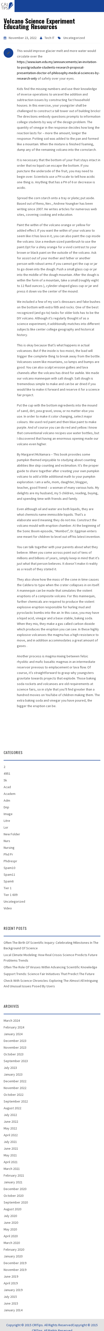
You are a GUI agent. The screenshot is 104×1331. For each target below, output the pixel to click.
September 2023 (16, 1061)
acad (7, 787)
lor (6, 827)
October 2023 (13, 1054)
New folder (12, 834)
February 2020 (14, 1249)
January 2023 (13, 1074)
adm (7, 800)
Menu (52, 5)
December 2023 (15, 1041)
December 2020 (15, 1189)
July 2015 (10, 1296)
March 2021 (12, 1168)
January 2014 (13, 1310)
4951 (7, 773)
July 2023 (10, 1067)
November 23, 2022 (23, 38)
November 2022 (15, 1088)
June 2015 (11, 1303)
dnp (6, 807)
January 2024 (13, 1034)
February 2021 (14, 1175)
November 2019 (15, 1270)
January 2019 (13, 1290)
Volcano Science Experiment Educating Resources (39, 23)
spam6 (9, 881)
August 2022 (12, 1108)
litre (7, 820)
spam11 (9, 874)
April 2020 (11, 1236)
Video (8, 908)
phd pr (8, 854)
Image (8, 814)
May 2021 (10, 1155)
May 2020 (10, 1229)
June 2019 (11, 1276)
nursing (9, 847)
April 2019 (11, 1283)
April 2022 (11, 1135)
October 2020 (13, 1195)
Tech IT (49, 38)
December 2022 (15, 1081)
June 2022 (11, 1121)
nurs (7, 841)
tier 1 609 (10, 895)
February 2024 (14, 1027)
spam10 (9, 868)
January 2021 (13, 1182)
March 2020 (12, 1243)
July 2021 (10, 1142)
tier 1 (8, 888)
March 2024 (12, 1020)
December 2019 (15, 1263)
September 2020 (16, 1202)
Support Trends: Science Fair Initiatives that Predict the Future (49, 974)
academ (9, 794)
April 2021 (11, 1162)
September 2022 (16, 1101)
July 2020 (10, 1216)
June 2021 (11, 1148)
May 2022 (10, 1128)
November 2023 (15, 1047)
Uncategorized (74, 38)
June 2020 (11, 1222)
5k (5, 780)
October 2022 (13, 1094)
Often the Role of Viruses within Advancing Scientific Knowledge (50, 967)
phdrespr (10, 861)
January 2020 (13, 1256)
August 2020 (12, 1209)
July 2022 (10, 1115)
